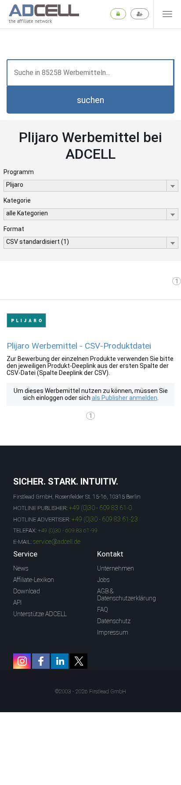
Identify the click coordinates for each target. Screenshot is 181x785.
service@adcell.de (56, 541)
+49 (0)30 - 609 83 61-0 (100, 507)
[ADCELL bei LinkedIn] (60, 661)
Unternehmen (115, 568)
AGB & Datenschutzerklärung (126, 595)
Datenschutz (113, 620)
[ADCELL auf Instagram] (22, 661)
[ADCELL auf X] (78, 661)
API (17, 602)
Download (26, 591)
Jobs (103, 579)
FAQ (102, 609)
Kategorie (17, 200)
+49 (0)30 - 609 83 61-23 (105, 519)
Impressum (112, 632)
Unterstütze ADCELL (40, 613)
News (21, 568)
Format (14, 228)
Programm (19, 171)
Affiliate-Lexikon (33, 579)
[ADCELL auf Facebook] (41, 661)
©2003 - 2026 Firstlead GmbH (90, 692)
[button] (90, 100)
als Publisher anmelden (124, 397)
